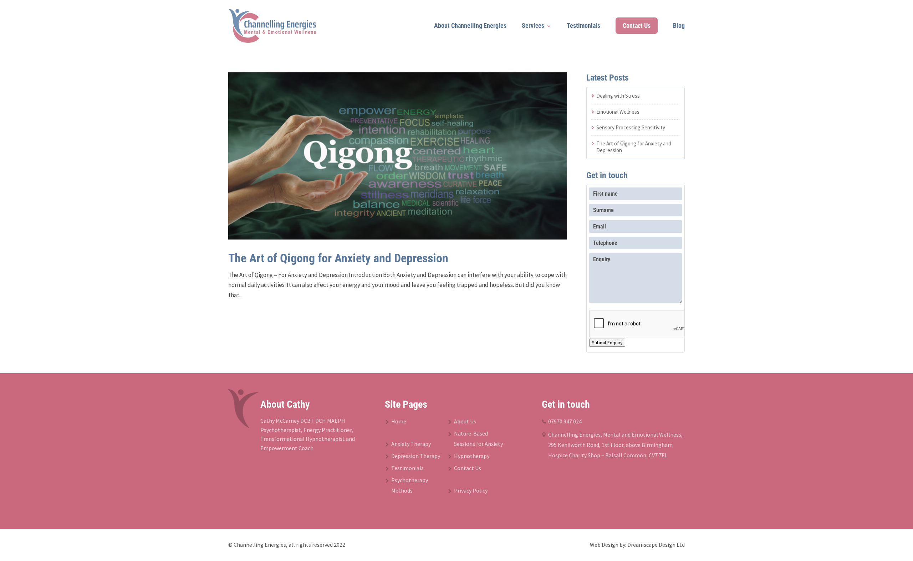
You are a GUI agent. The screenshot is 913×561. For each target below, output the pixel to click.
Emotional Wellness (617, 111)
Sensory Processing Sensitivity (630, 127)
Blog (679, 25)
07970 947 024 (565, 421)
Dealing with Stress (618, 95)
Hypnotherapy (471, 455)
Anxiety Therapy (411, 443)
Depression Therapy (415, 455)
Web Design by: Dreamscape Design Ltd (637, 544)
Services (533, 25)
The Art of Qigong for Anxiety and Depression (338, 258)
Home (398, 421)
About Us (465, 421)
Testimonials (583, 25)
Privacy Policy (471, 490)
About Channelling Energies (470, 25)
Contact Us (637, 25)
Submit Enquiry (607, 343)
